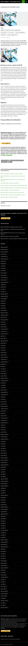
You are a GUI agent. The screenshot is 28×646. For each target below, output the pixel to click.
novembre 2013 (4, 392)
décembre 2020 (4, 294)
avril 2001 (3, 584)
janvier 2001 (3, 588)
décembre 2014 (4, 378)
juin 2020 (2, 303)
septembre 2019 (4, 315)
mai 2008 (2, 492)
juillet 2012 (3, 411)
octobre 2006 (3, 511)
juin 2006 (2, 521)
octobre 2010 (3, 436)
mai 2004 (2, 535)
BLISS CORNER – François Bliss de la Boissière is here (11, 1)
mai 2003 (2, 556)
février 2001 (3, 586)
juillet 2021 (3, 287)
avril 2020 (3, 308)
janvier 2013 (3, 404)
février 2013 (3, 401)
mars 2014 (3, 387)
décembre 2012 (4, 406)
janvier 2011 (3, 432)
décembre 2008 (4, 478)
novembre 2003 (4, 542)
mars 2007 (3, 502)
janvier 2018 (3, 326)
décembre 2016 (4, 340)
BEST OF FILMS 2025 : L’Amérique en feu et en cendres (12, 173)
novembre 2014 (4, 380)
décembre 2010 (4, 434)
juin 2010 (2, 443)
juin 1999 (2, 602)
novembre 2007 (4, 495)
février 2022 (3, 272)
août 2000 (3, 598)
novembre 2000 (4, 593)
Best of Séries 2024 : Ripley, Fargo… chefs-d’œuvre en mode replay (14, 187)
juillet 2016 (3, 343)
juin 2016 (2, 345)
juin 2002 (2, 570)
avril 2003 (3, 558)
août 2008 (3, 488)
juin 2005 (2, 525)
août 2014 (3, 382)
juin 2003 (2, 553)
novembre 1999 (4, 600)
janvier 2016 (3, 354)
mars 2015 (3, 371)
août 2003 (3, 549)
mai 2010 (2, 446)
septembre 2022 (4, 258)
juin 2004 (2, 532)
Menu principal (26, 1)
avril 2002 (3, 572)
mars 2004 (3, 537)
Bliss (9, 37)
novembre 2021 (4, 277)
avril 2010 (3, 448)
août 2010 (3, 441)
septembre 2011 (4, 422)
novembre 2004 (4, 530)
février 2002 (3, 574)
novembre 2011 (4, 418)
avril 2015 (3, 368)
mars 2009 (3, 476)
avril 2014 (3, 385)
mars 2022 (3, 270)
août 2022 (3, 261)
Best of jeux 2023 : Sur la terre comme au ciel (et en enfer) (12, 192)
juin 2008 (2, 490)
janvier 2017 (3, 338)
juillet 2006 (3, 518)
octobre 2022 (3, 256)
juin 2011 (2, 425)
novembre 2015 (4, 357)
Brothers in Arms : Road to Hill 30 (16, 160)
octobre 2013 (3, 394)
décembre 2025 (4, 247)
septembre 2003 (4, 546)
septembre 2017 (4, 333)
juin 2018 (2, 322)
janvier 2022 (3, 275)
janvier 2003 (3, 563)
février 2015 (3, 373)
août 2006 (3, 516)
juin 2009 (2, 469)
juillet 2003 (3, 551)
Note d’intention (7, 155)
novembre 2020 (4, 296)
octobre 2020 (3, 298)
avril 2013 (3, 399)
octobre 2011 (3, 420)
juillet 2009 (3, 467)
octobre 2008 (3, 483)
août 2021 (3, 284)
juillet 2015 (3, 364)
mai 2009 (2, 471)
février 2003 (3, 560)
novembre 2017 (4, 329)
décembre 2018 (4, 319)
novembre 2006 (4, 509)
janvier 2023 (3, 254)
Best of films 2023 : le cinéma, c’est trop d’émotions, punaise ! (13, 194)
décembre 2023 (4, 251)
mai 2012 (2, 413)
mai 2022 (2, 265)
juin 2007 (2, 499)
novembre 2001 (4, 577)
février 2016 (3, 352)
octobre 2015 (3, 359)
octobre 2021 (3, 279)
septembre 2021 (4, 282)
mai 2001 (2, 581)
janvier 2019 (3, 317)
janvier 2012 (3, 415)
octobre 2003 (3, 544)
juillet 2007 (3, 497)
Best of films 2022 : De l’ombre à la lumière (9, 197)
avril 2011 (3, 427)
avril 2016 (3, 350)
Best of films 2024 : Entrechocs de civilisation (10, 183)
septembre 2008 (4, 485)
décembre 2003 (4, 539)
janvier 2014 (3, 389)
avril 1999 (3, 605)
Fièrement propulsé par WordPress (7, 644)
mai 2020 (2, 305)
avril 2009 (3, 474)
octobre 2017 (3, 331)
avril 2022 (3, 268)
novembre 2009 (4, 460)
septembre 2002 (4, 567)
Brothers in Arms (5, 160)
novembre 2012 (4, 408)
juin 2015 (2, 366)
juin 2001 (2, 579)
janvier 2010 (3, 455)
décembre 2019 (4, 312)
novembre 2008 (4, 481)
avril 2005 (3, 528)
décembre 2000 (4, 591)
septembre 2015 (4, 361)
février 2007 (3, 504)
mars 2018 (3, 324)
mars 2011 (3, 429)
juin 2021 (2, 289)
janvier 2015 (3, 375)
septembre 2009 (4, 464)
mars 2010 (3, 450)
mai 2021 (2, 291)
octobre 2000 (3, 595)
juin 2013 (2, 397)
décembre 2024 (4, 249)
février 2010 (3, 453)
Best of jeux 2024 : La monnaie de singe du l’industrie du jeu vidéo (14, 185)
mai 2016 (2, 347)
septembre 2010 (4, 439)
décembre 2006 (4, 507)
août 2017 (3, 336)
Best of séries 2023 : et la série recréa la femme (10, 190)
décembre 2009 (4, 457)
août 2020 (3, 301)
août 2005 (3, 523)
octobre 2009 (3, 462)
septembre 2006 (4, 514)
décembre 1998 (4, 607)
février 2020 (3, 310)
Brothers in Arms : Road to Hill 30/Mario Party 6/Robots (13, 32)
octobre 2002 (3, 565)
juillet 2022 (3, 263)
